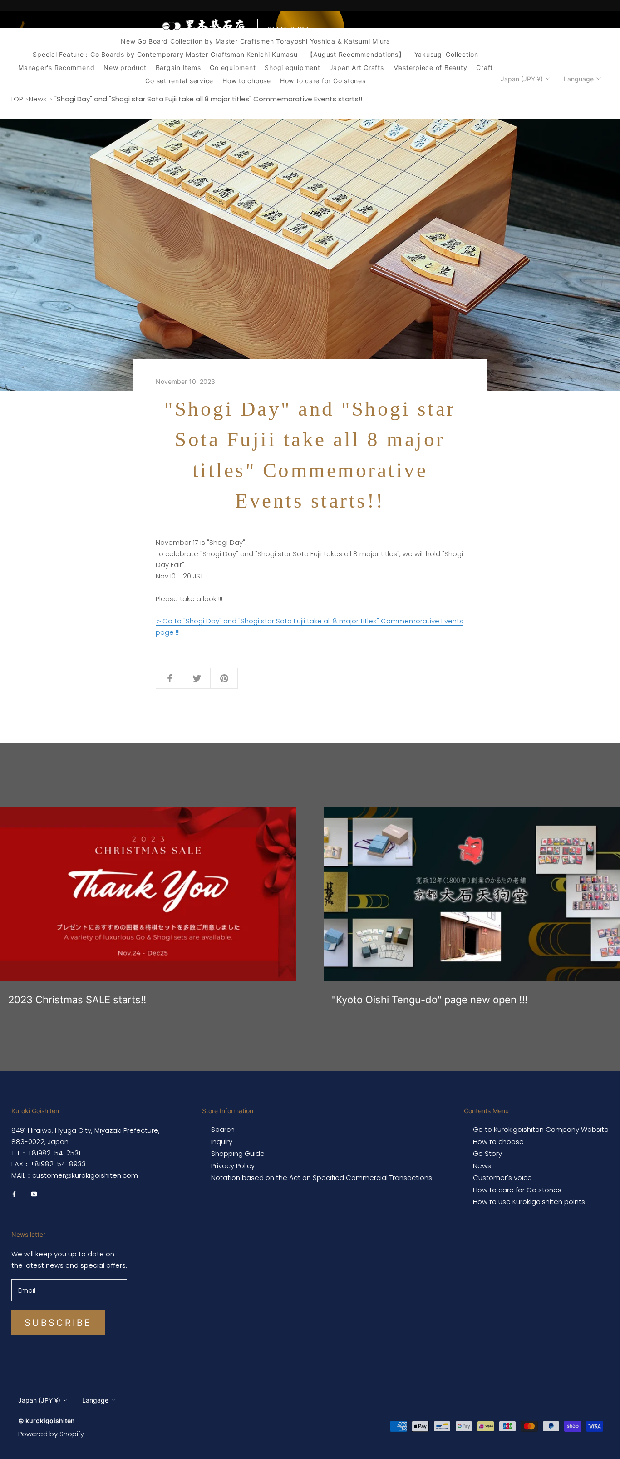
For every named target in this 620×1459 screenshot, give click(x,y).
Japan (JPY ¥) (522, 79)
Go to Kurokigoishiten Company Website (541, 1129)
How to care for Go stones (323, 81)
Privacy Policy (233, 1165)
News (499, 38)
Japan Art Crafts (357, 67)
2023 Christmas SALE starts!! (77, 1000)
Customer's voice (502, 1177)
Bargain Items (178, 67)
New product (124, 67)
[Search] (576, 38)
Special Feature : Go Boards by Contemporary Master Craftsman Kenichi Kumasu (165, 54)
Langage (95, 1400)
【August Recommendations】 (356, 54)
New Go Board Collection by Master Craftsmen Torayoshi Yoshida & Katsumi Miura (255, 41)
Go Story (526, 38)
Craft (484, 67)
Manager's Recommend (56, 67)
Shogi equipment (292, 67)
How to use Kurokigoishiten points (529, 1201)
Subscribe (58, 1322)
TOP (16, 99)
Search (223, 1129)
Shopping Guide (238, 1153)
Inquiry (475, 38)
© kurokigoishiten (46, 1420)
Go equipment (233, 67)
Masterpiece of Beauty (430, 67)
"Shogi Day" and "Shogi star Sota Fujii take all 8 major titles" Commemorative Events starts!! (208, 99)
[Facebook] (14, 1193)
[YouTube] (34, 1193)
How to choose (246, 81)
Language (579, 79)
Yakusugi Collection (446, 54)
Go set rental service (179, 81)
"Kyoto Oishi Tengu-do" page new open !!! (429, 1000)
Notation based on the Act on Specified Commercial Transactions (321, 1177)
